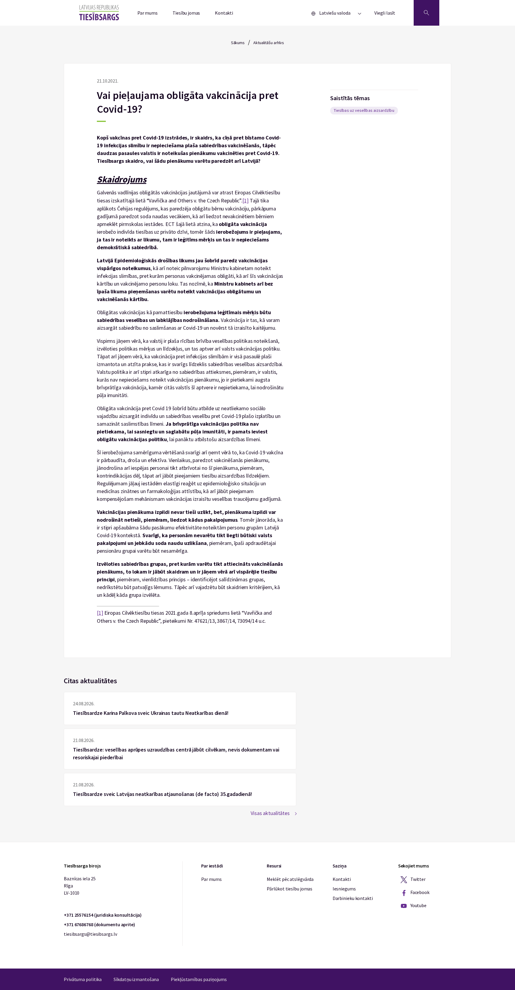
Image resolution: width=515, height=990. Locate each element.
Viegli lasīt (384, 13)
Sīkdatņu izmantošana (136, 979)
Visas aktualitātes (270, 813)
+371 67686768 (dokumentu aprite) (99, 924)
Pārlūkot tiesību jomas (289, 889)
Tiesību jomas (186, 13)
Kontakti (224, 13)
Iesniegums (344, 889)
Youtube (417, 905)
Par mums (147, 13)
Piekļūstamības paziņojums (199, 979)
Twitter (417, 879)
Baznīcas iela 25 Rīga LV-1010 (79, 886)
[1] (245, 200)
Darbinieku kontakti (353, 898)
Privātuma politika (83, 979)
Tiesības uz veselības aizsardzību (364, 110)
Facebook (419, 892)
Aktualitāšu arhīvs (268, 42)
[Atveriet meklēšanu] (426, 13)
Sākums (238, 42)
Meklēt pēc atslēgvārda (290, 879)
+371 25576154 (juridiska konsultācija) (103, 915)
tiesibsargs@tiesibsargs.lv (90, 934)
